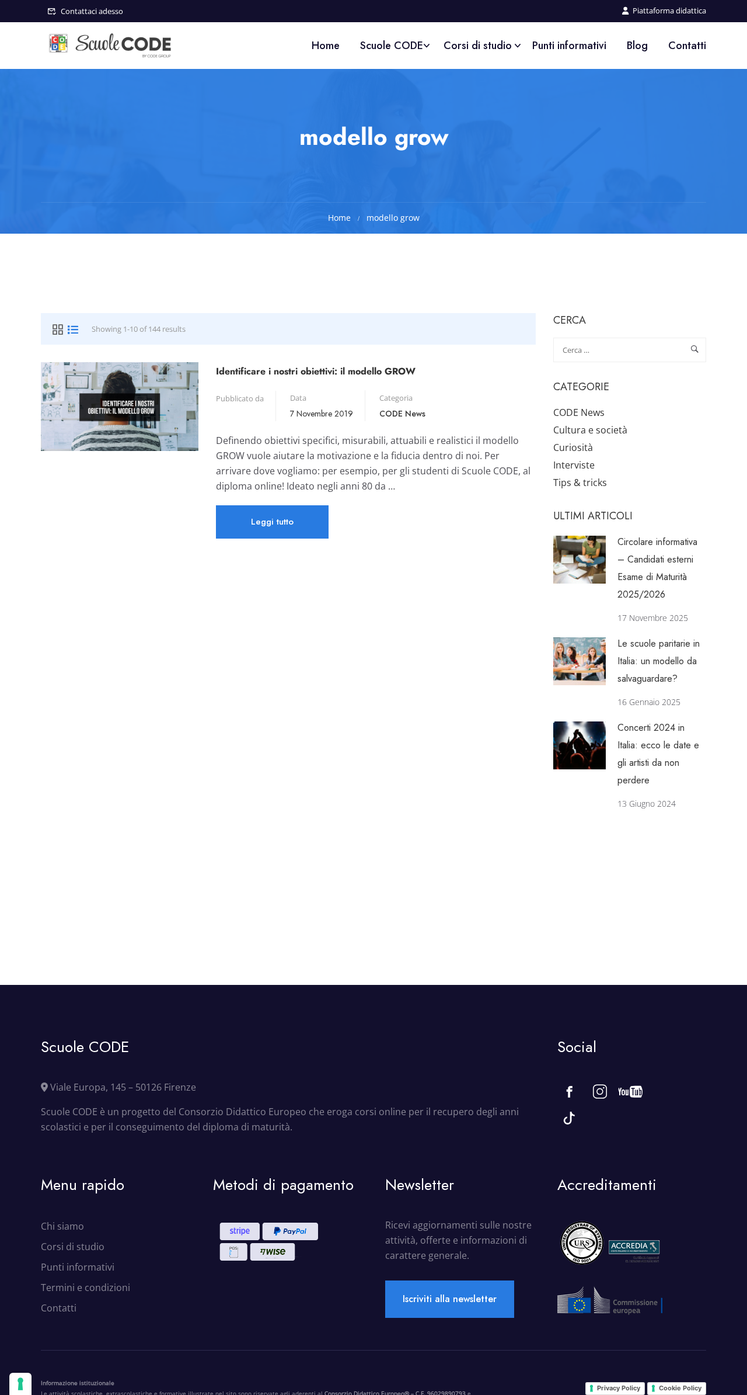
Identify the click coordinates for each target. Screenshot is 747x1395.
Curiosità (573, 447)
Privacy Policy (618, 1388)
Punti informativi (569, 45)
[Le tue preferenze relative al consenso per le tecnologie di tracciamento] (20, 1384)
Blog (637, 45)
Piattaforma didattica (669, 10)
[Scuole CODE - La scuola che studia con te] (111, 45)
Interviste (574, 465)
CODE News (402, 413)
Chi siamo (62, 1226)
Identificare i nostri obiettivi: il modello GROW (316, 371)
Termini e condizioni (85, 1287)
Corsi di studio (478, 45)
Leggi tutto (273, 527)
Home (326, 45)
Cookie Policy (680, 1388)
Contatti (687, 45)
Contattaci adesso (92, 11)
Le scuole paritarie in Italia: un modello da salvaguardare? (658, 661)
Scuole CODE (391, 45)
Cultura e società (590, 430)
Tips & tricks (580, 482)
